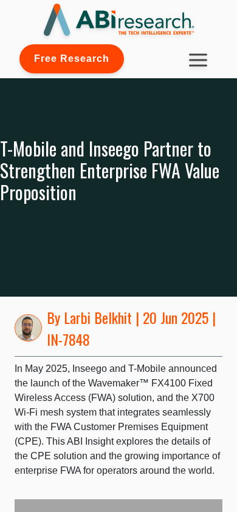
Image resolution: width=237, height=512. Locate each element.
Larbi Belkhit (98, 317)
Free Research (71, 58)
